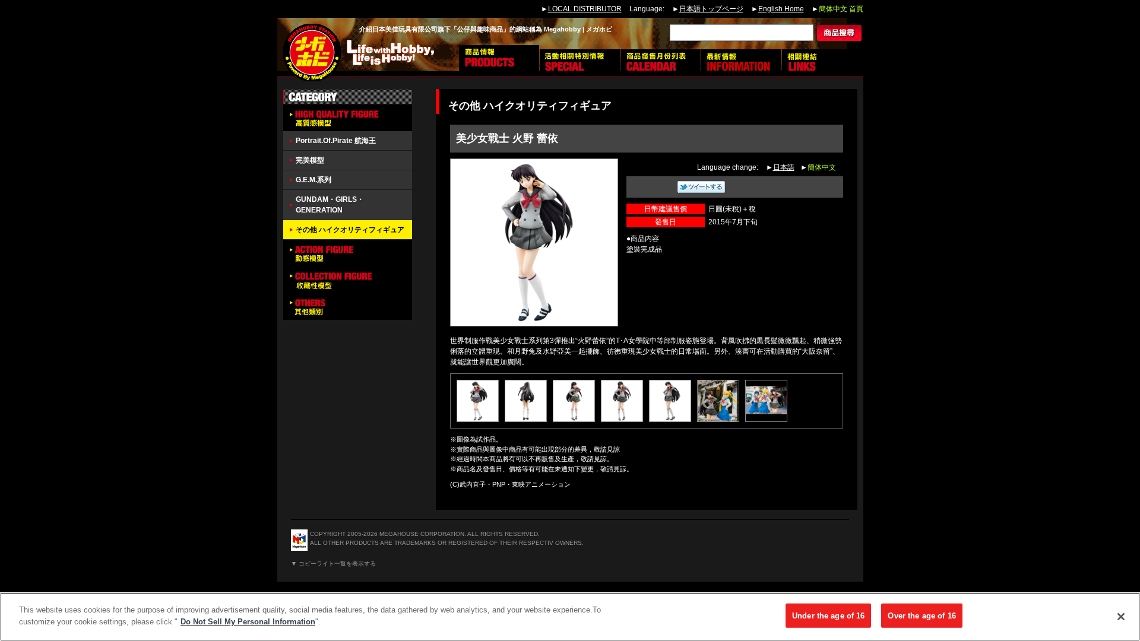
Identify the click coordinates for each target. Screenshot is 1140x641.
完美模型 (310, 160)
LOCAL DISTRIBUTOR (585, 9)
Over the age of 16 (921, 615)
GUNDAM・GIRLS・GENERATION (330, 204)
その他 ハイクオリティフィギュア (350, 230)
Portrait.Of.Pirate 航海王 (336, 141)
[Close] (1121, 617)
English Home (781, 9)
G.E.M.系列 (313, 180)
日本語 (783, 167)
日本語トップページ (711, 9)
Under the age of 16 (828, 615)
